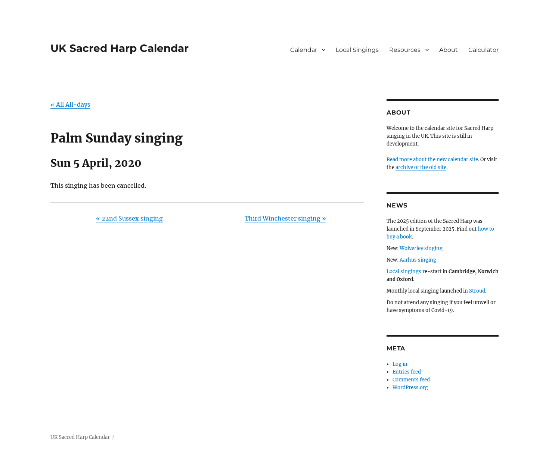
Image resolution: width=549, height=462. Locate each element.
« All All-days (70, 104)
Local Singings (357, 49)
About (448, 49)
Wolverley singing (421, 248)
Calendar (303, 49)
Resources (405, 49)
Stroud (477, 291)
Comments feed (411, 380)
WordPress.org (410, 387)
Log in (400, 364)
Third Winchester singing (285, 218)
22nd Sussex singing (129, 218)
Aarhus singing (418, 260)
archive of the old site (421, 167)
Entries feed (407, 372)
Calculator (483, 49)
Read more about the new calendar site (432, 159)
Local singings (404, 271)
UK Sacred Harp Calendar (119, 48)
